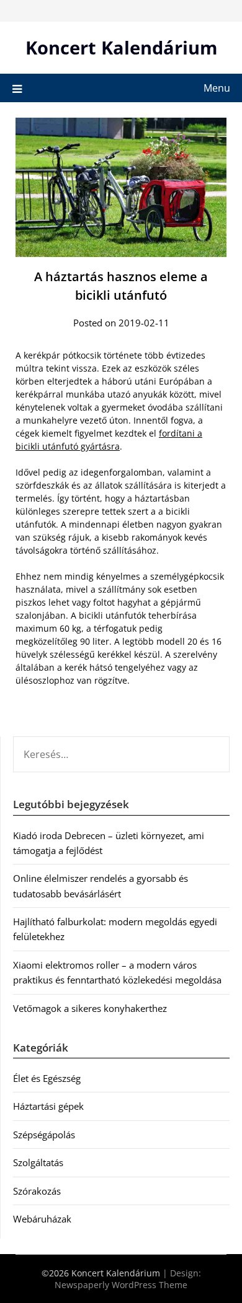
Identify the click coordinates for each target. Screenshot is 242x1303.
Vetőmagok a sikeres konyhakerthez (90, 1008)
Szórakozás (37, 1191)
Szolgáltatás (38, 1162)
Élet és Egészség (47, 1078)
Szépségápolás (44, 1134)
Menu (217, 88)
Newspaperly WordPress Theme (121, 1285)
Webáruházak (42, 1219)
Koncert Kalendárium (121, 47)
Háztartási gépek (48, 1106)
